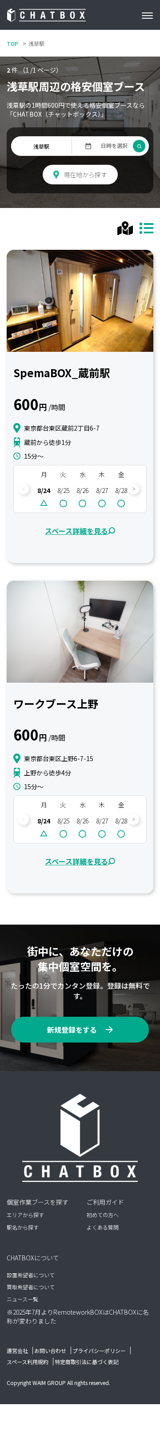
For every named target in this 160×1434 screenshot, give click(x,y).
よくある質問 (103, 1227)
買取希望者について (31, 1287)
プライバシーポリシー (99, 1350)
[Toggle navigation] (151, 15)
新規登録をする (72, 1029)
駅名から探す (23, 1227)
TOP (12, 43)
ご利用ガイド (105, 1202)
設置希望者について (31, 1275)
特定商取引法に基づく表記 (87, 1361)
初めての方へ (103, 1214)
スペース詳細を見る (76, 531)
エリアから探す (25, 1214)
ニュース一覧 (22, 1299)
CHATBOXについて (33, 1257)
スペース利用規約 (27, 1361)
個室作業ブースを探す (37, 1202)
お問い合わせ (50, 1350)
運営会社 (17, 1350)
